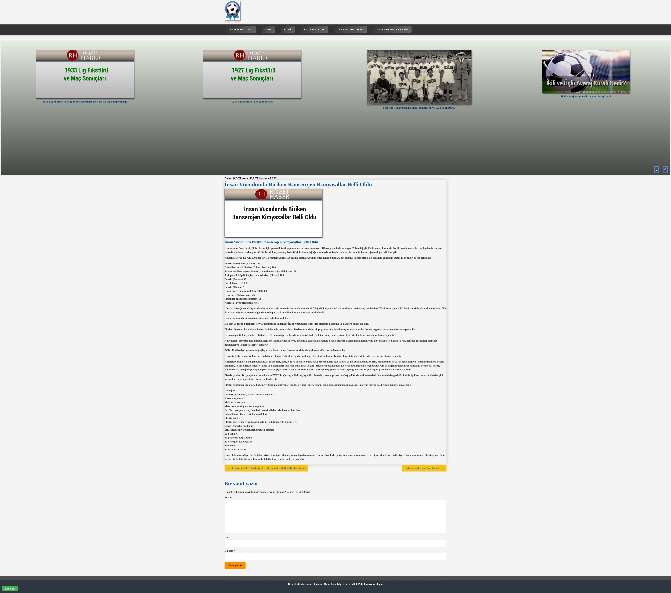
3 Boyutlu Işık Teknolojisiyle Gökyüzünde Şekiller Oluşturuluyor (268, 468)
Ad (227, 537)
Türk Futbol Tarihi (350, 29)
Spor (268, 29)
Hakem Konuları (241, 29)
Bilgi (287, 29)
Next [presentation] (656, 170)
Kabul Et (10, 588)
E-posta (230, 550)
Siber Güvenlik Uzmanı (392, 29)
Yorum (228, 497)
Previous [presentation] (665, 170)
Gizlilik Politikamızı (360, 584)
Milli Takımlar (314, 29)
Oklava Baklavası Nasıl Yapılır (422, 468)
